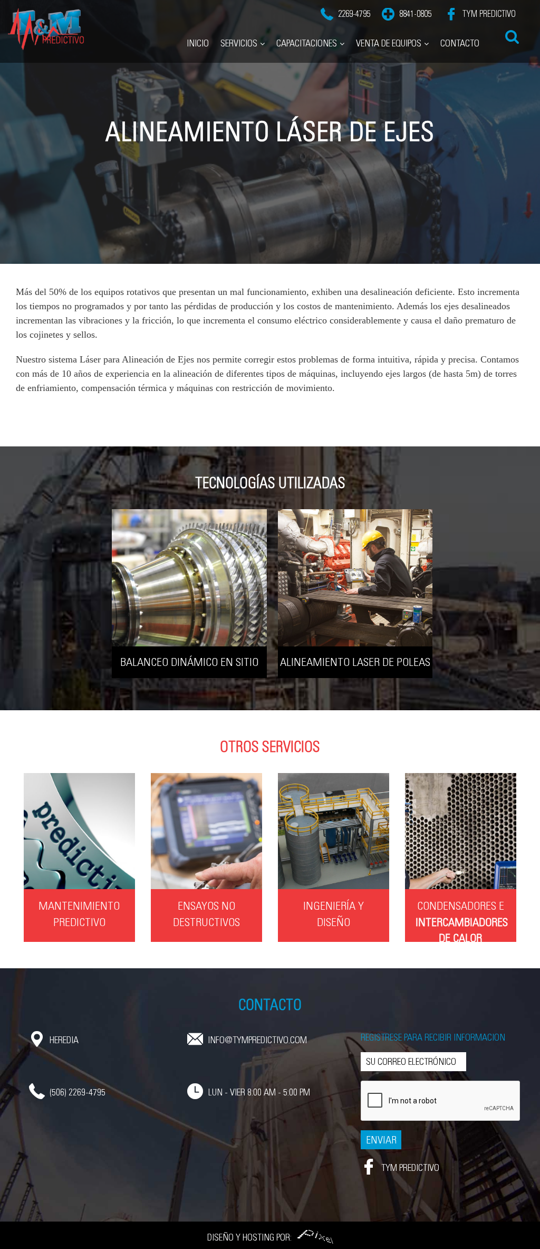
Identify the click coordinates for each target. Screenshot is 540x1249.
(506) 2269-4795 (77, 1092)
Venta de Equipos (388, 43)
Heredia (64, 1040)
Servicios (238, 43)
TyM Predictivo (488, 14)
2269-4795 (354, 14)
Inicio (198, 43)
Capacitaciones (306, 43)
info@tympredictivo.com (257, 1040)
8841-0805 (415, 14)
